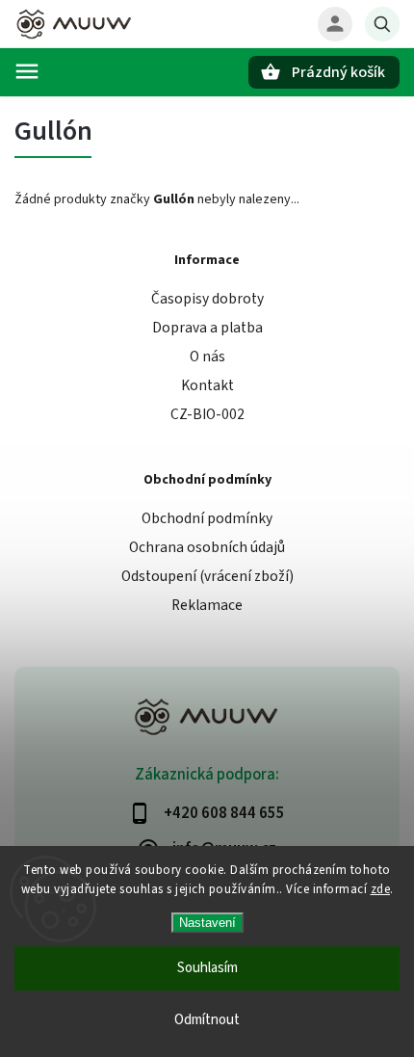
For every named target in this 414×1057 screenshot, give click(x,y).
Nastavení (207, 922)
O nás (207, 356)
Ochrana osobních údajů (207, 547)
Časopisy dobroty (207, 298)
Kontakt (207, 385)
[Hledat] (382, 24)
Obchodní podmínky (207, 518)
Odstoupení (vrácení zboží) (207, 576)
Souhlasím (207, 968)
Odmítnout (207, 1020)
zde (381, 889)
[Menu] (27, 71)
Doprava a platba (207, 327)
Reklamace (207, 605)
